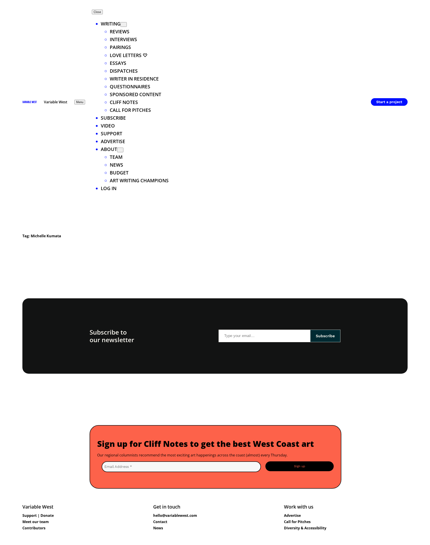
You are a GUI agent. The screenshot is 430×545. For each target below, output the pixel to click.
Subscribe (325, 336)
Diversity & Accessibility (305, 528)
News (158, 528)
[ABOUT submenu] (120, 150)
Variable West (55, 102)
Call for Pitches (297, 521)
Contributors (33, 528)
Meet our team (35, 521)
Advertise (292, 515)
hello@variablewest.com (175, 515)
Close (97, 12)
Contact (160, 521)
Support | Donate (38, 515)
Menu (79, 102)
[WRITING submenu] (123, 24)
